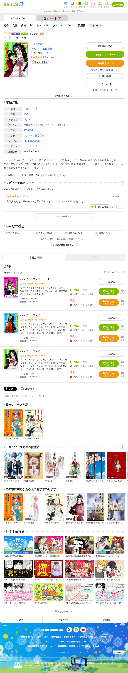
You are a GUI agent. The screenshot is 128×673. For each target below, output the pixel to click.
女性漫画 (47, 48)
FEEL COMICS (32, 140)
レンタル (28, 135)
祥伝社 (27, 114)
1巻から (7, 272)
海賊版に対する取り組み (79, 646)
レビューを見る (62, 216)
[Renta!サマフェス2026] (21, 4)
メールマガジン (101, 636)
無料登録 (119, 4)
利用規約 (61, 641)
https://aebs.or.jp (30, 667)
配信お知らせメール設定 (105, 89)
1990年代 (28, 130)
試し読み (111, 281)
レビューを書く (41, 62)
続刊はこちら (62, 96)
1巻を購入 (105, 63)
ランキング (64, 619)
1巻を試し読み (105, 45)
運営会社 (96, 646)
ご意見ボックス (86, 636)
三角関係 (60, 124)
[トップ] (11, 4)
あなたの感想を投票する (63, 244)
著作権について (48, 646)
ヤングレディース (44, 124)
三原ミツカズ (37, 43)
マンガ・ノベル (19, 18)
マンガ (27, 119)
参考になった (102, 206)
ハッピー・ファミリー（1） (36, 279)
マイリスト (106, 83)
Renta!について (26, 636)
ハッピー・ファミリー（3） (36, 351)
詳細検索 (106, 619)
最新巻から (19, 272)
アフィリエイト (48, 641)
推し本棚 (106, 76)
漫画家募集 (62, 646)
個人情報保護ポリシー (76, 641)
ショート (54, 18)
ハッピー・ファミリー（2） (36, 315)
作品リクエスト (70, 636)
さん (26, 196)
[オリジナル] (43, 25)
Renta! (6, 395)
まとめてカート (115, 272)
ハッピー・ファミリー (35, 146)
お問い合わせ (56, 636)
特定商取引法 (33, 646)
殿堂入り (39, 135)
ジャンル (94, 25)
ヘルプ (38, 636)
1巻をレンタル (105, 54)
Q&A (46, 636)
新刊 (21, 619)
